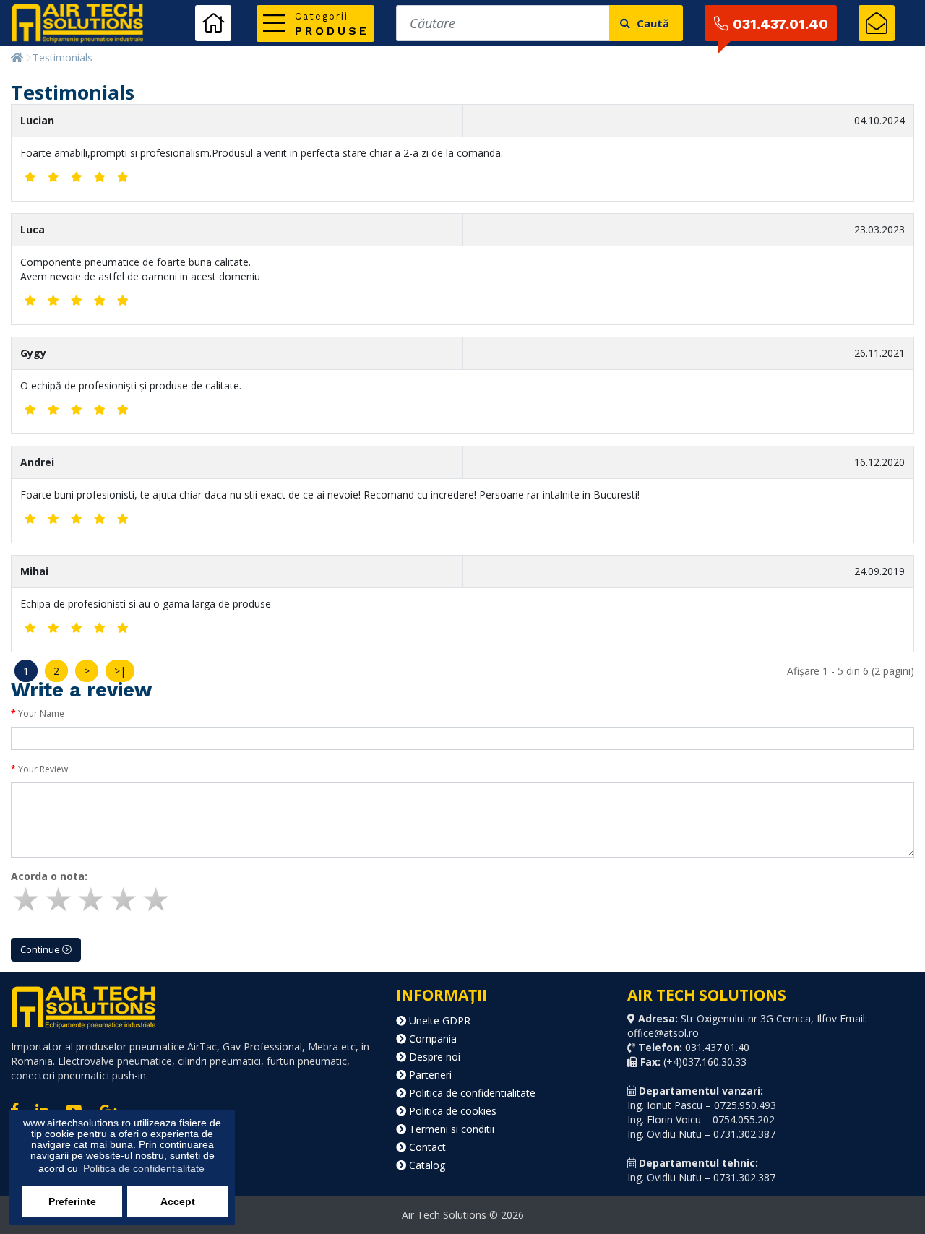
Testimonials (62, 57)
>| (120, 671)
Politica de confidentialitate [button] (144, 1168)
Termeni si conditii (450, 1129)
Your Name (41, 713)
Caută (651, 23)
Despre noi (433, 1056)
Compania (431, 1038)
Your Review (43, 769)
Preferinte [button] (72, 1201)
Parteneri (429, 1075)
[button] (315, 23)
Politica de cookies (451, 1111)
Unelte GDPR (438, 1020)
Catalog (425, 1165)
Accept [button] (177, 1201)
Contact (426, 1147)
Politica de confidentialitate (470, 1093)
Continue (41, 949)
